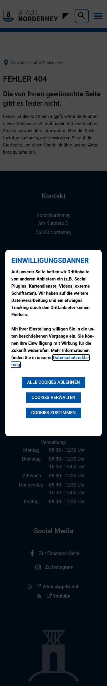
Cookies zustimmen (53, 412)
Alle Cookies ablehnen (53, 382)
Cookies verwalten (53, 397)
